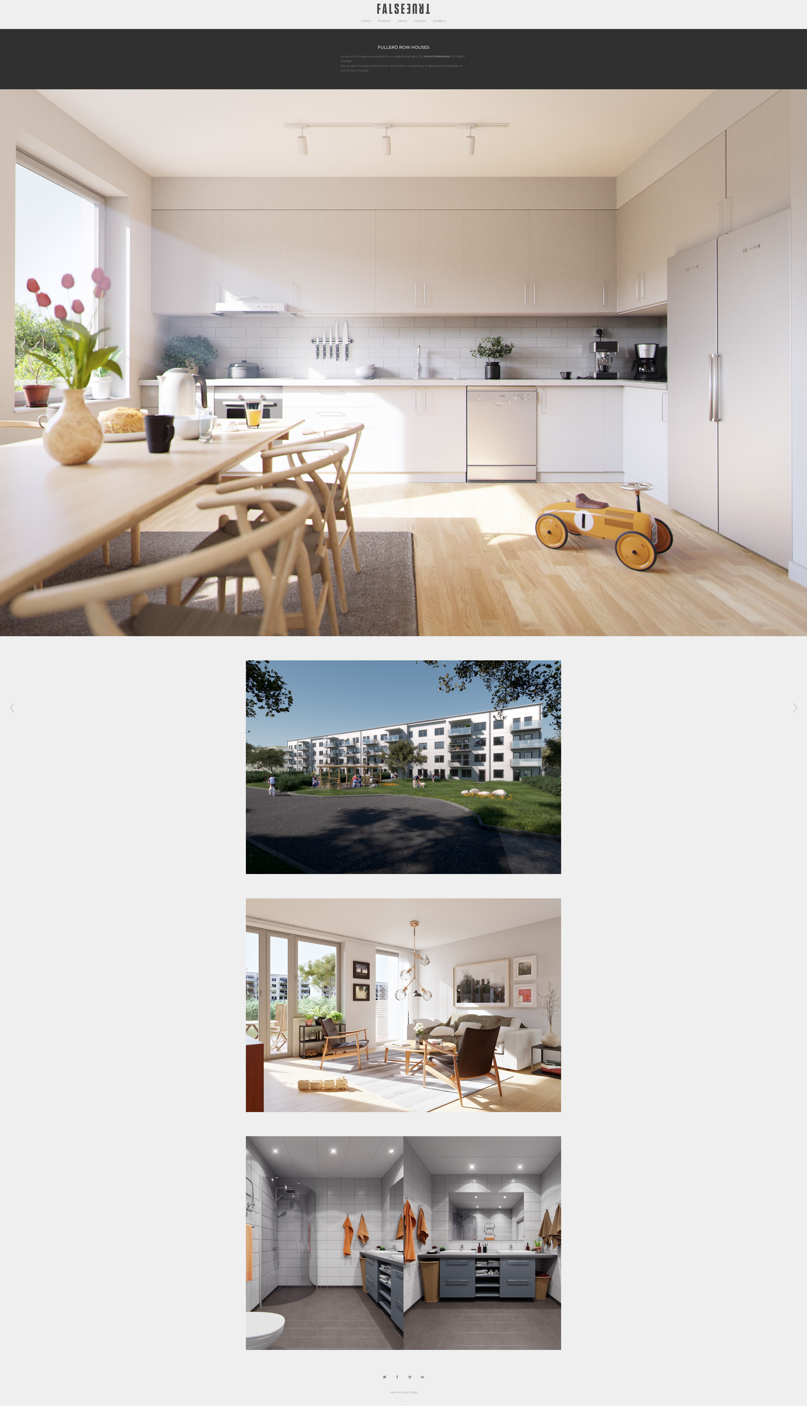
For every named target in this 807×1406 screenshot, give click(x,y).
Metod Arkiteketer (437, 56)
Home (366, 21)
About (402, 21)
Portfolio (384, 21)
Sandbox (439, 21)
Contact (420, 21)
